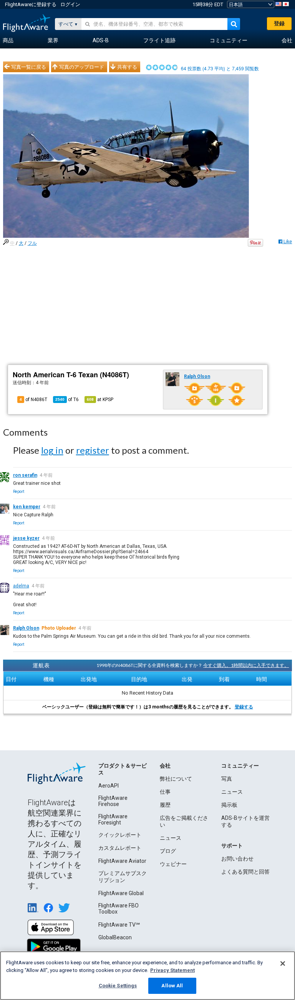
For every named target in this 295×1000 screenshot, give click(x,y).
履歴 (165, 805)
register (92, 450)
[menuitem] (8, 40)
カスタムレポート (119, 848)
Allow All (172, 985)
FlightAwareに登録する (30, 4)
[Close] (282, 963)
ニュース (170, 838)
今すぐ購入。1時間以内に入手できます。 (246, 665)
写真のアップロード (81, 67)
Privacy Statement (172, 970)
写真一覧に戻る (28, 67)
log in (52, 450)
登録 (279, 23)
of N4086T (33, 399)
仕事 (165, 792)
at (100, 399)
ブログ (168, 851)
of (67, 399)
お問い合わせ (237, 859)
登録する (244, 707)
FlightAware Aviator (122, 861)
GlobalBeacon (115, 937)
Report (18, 491)
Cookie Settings (118, 985)
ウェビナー (173, 864)
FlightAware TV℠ (119, 925)
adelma (21, 586)
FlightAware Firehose (113, 801)
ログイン (70, 4)
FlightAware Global (121, 893)
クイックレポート (119, 835)
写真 (226, 779)
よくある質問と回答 (245, 872)
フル (32, 243)
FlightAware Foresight (113, 819)
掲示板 (229, 805)
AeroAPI (108, 786)
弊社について (176, 779)
